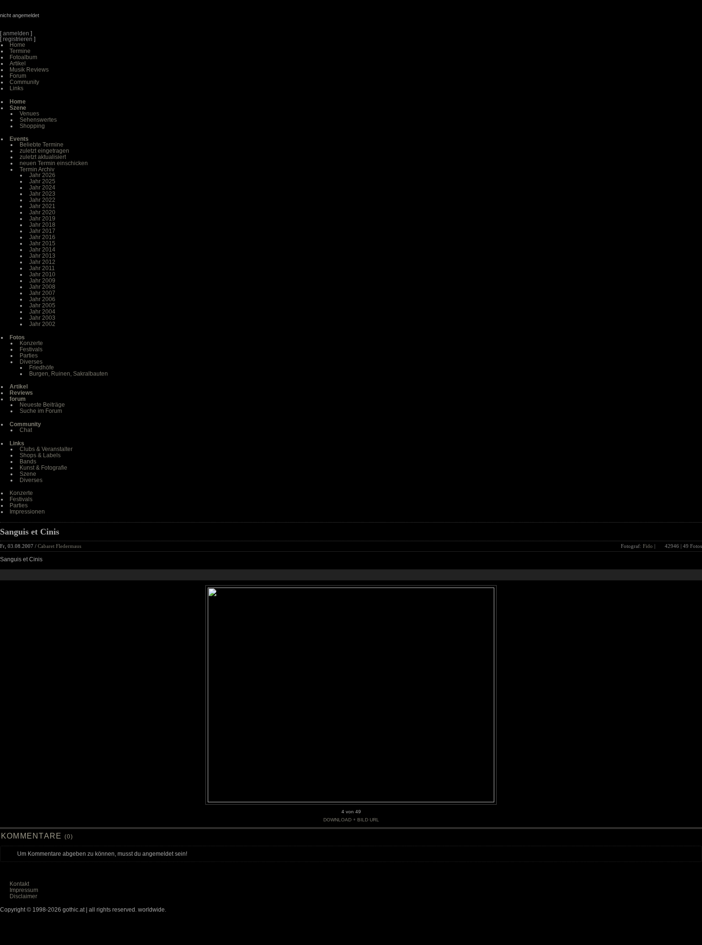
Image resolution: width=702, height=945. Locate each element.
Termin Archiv (37, 169)
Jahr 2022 (42, 200)
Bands (28, 461)
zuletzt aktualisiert (43, 157)
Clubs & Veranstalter (46, 449)
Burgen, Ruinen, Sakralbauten (68, 373)
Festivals (31, 349)
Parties (29, 355)
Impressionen (27, 511)
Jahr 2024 (42, 187)
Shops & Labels (40, 455)
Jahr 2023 (42, 193)
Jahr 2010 (42, 274)
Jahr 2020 (42, 212)
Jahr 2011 (42, 268)
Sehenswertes (38, 119)
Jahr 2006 (42, 299)
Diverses (31, 361)
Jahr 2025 (42, 181)
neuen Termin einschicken (54, 163)
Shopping (32, 126)
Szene (28, 474)
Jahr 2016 (42, 237)
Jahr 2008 (42, 287)
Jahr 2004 (42, 311)
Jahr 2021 (42, 206)
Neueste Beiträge (42, 404)
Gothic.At (55, 19)
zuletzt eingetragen (44, 150)
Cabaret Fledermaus (59, 546)
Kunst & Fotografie (43, 467)
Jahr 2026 (42, 175)
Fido (648, 546)
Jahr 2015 (42, 243)
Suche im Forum (41, 411)
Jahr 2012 (42, 262)
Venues (29, 113)
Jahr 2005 (42, 305)
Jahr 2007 (42, 293)
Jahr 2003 (42, 318)
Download (337, 819)
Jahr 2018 (42, 224)
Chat (26, 430)
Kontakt (19, 884)
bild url (368, 819)
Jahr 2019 (42, 218)
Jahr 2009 (42, 280)
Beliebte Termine (42, 144)
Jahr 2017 (42, 231)
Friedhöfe (41, 367)
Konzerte (31, 343)
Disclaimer (23, 896)
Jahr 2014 (42, 249)
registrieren (17, 39)
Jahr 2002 (42, 324)
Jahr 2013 (42, 255)
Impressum (24, 890)
